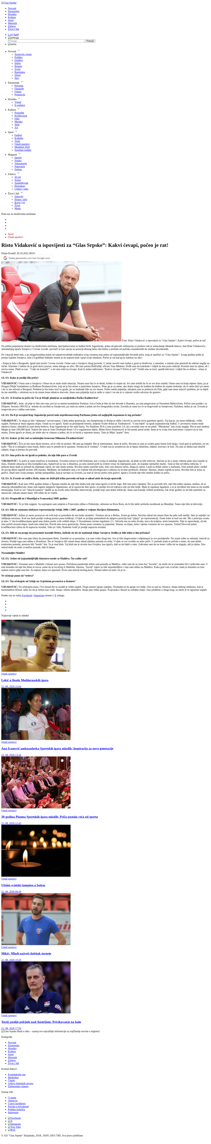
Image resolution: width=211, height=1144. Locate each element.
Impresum (13, 1112)
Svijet (17, 69)
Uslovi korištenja (17, 1103)
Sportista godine (23, 150)
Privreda (19, 85)
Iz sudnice (20, 105)
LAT (10, 34)
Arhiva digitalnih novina (20, 1083)
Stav (17, 78)
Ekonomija (13, 11)
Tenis (17, 141)
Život (17, 205)
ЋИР (16, 34)
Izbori (18, 75)
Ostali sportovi (22, 144)
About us (12, 1100)
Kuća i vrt (20, 202)
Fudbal (18, 135)
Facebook (27, 595)
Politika (18, 57)
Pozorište (19, 112)
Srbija (18, 63)
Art (16, 127)
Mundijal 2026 (22, 147)
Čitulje (11, 1080)
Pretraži (90, 41)
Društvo (19, 60)
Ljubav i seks (21, 189)
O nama (12, 1097)
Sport (11, 20)
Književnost (21, 115)
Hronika (12, 14)
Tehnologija (21, 163)
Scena (18, 180)
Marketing (13, 1077)
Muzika (18, 121)
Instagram (39, 595)
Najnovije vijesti (23, 54)
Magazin (12, 23)
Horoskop (20, 186)
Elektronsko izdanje (18, 1086)
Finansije (19, 88)
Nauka (18, 160)
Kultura (12, 17)
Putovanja (20, 166)
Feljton (18, 169)
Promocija (20, 94)
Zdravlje (19, 196)
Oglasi (18, 91)
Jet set (18, 177)
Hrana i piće (21, 199)
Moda (18, 208)
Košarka (19, 138)
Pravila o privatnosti (18, 1106)
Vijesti (18, 102)
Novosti (12, 8)
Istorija (18, 157)
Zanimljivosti (21, 183)
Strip (17, 124)
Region (18, 66)
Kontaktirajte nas (17, 1074)
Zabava (12, 26)
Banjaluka (20, 72)
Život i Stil (13, 29)
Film (17, 118)
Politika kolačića (16, 1109)
